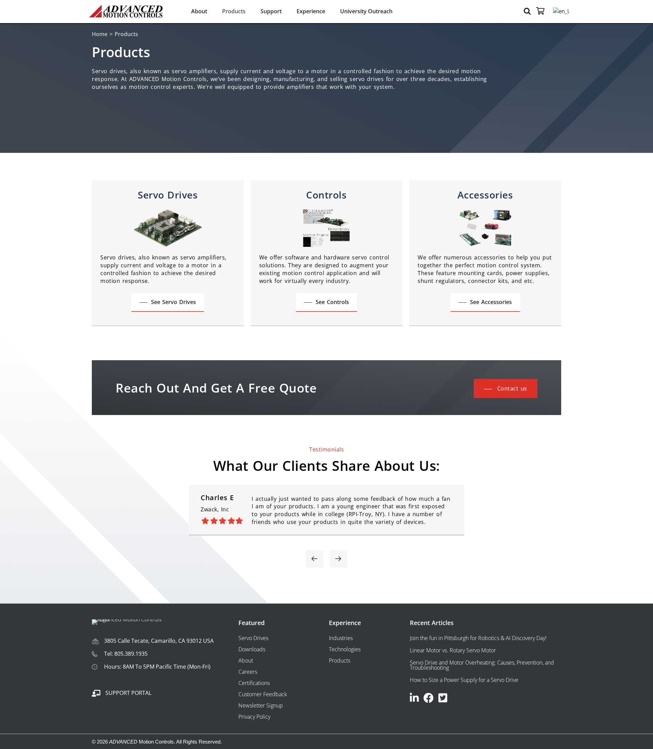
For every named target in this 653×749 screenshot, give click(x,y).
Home (99, 34)
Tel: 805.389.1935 (126, 653)
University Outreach (366, 11)
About (199, 11)
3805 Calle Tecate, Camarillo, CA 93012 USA (159, 640)
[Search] (528, 10)
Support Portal (128, 693)
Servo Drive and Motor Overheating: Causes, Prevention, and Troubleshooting (482, 665)
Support (271, 11)
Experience (311, 11)
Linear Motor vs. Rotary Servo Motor (453, 650)
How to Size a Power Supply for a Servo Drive (464, 680)
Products (234, 11)
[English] (556, 11)
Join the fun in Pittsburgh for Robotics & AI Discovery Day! (478, 638)
